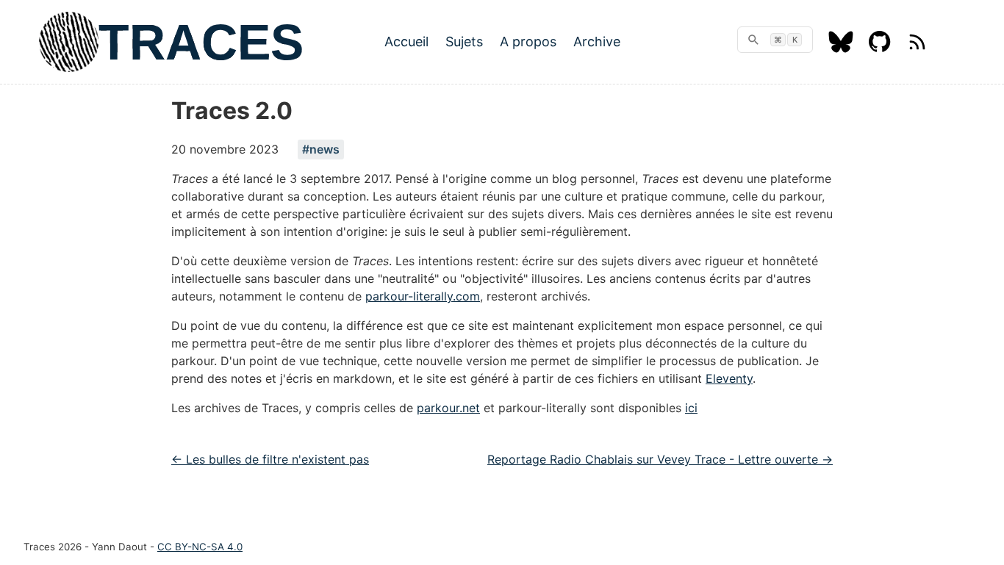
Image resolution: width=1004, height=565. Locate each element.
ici (691, 407)
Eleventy (729, 378)
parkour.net (448, 407)
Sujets (464, 41)
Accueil (406, 41)
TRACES (201, 42)
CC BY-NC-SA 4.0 (200, 547)
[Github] (880, 48)
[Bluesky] (840, 48)
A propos (528, 41)
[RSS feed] (917, 48)
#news (321, 149)
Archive (596, 41)
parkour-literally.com (422, 296)
